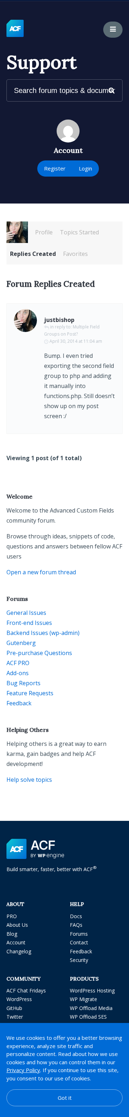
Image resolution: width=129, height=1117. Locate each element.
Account (15, 942)
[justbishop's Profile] (17, 232)
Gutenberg (21, 643)
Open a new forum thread (41, 572)
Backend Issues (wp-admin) (43, 633)
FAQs (76, 924)
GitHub (14, 1008)
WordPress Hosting (92, 990)
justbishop (59, 320)
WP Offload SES (88, 1016)
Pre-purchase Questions (39, 653)
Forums (79, 933)
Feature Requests (29, 693)
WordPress (19, 999)
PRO (11, 916)
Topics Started (79, 232)
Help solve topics (29, 780)
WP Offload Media (91, 1008)
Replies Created (33, 254)
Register (55, 168)
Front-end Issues (29, 623)
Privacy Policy (23, 1070)
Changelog (18, 951)
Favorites (75, 254)
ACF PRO (17, 663)
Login (85, 168)
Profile (44, 232)
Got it (65, 1097)
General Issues (26, 613)
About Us (17, 924)
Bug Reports (23, 683)
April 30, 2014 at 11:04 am (75, 341)
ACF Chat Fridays (26, 990)
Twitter (14, 1016)
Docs (76, 916)
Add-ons (17, 673)
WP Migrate (83, 999)
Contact (79, 942)
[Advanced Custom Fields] (15, 28)
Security (79, 960)
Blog (11, 933)
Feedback (19, 703)
